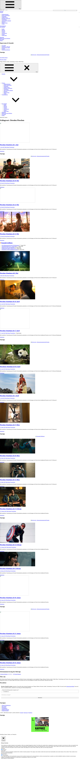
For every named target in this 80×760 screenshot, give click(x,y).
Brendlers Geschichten (6, 18)
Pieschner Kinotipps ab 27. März (10, 425)
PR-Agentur (4, 706)
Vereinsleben (4, 19)
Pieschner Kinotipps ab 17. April (10, 330)
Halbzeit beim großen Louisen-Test (8, 248)
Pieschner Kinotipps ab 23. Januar (10, 633)
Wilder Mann (4, 35)
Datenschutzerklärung (6, 49)
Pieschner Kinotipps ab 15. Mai (9, 234)
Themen (1, 12)
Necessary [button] (3, 748)
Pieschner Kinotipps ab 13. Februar (10, 545)
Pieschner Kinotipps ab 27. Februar (10, 509)
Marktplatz (2, 37)
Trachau (3, 32)
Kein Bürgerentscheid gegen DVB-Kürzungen (10, 245)
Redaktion (30, 712)
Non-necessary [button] (4, 753)
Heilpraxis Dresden (5, 709)
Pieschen (3, 31)
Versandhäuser (4, 708)
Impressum (26, 712)
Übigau (3, 34)
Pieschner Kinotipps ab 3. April (9, 395)
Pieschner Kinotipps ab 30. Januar (10, 597)
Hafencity (4, 21)
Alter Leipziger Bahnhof (6, 20)
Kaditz (3, 29)
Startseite (1, 11)
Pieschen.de (4, 707)
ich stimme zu (6, 691)
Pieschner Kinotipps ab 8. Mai (9, 273)
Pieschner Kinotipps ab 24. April (10, 301)
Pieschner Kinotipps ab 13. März (10, 479)
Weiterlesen (2, 151)
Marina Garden (4, 22)
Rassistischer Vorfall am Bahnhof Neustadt (10, 249)
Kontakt (3, 48)
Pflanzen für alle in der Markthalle (8, 247)
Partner (1, 40)
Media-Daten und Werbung (5, 38)
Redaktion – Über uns (6, 46)
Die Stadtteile (2, 27)
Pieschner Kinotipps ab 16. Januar (10, 662)
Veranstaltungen (3, 25)
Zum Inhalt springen (3, 57)
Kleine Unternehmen (6, 15)
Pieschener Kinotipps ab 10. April (10, 366)
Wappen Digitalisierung (6, 705)
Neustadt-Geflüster (7, 243)
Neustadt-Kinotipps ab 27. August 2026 (9, 246)
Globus (3, 23)
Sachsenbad (4, 16)
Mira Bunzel (7, 147)
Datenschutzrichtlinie (70, 686)
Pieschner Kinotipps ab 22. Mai (9, 204)
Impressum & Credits (6, 47)
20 (13, 674)
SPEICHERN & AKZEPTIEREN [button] (7, 758)
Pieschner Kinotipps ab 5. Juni (9, 145)
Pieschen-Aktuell (3, 59)
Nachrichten (12, 147)
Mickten (3, 30)
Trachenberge (4, 33)
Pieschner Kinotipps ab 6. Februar (10, 568)
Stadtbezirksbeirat (5, 14)
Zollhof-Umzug (5, 17)
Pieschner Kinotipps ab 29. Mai (9, 180)
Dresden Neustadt (5, 710)
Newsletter (2, 39)
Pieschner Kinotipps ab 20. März (10, 455)
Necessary (4, 749)
